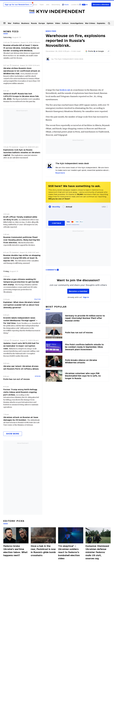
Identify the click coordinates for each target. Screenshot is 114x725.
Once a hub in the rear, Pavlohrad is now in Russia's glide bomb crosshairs (43, 551)
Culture (65, 23)
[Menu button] (4, 23)
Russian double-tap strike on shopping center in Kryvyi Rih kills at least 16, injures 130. (21, 258)
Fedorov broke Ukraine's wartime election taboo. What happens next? (15, 551)
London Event (76, 4)
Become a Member (101, 4)
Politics (16, 23)
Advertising (56, 4)
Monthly (56, 207)
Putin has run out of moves (16, 379)
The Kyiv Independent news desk (68, 59)
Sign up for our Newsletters (18, 4)
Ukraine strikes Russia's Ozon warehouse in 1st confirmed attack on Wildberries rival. (21, 71)
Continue (56, 223)
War (9, 23)
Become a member (78, 291)
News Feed (51, 31)
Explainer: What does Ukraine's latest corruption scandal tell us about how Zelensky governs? (21, 304)
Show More (12, 434)
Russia (34, 23)
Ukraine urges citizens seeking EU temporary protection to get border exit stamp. (21, 282)
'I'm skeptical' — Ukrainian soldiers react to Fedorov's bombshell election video (69, 552)
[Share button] (108, 51)
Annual (69, 207)
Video (57, 23)
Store (66, 4)
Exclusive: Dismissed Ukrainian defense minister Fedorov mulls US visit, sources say (97, 552)
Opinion (50, 23)
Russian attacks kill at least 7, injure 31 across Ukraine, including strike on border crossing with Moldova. (21, 48)
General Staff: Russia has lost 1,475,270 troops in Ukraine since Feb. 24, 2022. (21, 96)
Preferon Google (96, 51)
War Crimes (90, 23)
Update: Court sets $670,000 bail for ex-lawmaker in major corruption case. (21, 346)
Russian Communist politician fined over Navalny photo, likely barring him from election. (21, 240)
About (35, 4)
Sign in (86, 297)
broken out (65, 90)
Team (41, 4)
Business (25, 23)
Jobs (47, 4)
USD (104, 207)
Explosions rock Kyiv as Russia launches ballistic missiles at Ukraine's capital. (21, 152)
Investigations (76, 23)
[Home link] (57, 11)
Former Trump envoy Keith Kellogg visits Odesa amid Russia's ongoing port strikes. (20, 392)
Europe (42, 23)
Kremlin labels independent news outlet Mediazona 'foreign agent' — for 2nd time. (20, 320)
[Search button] (109, 23)
